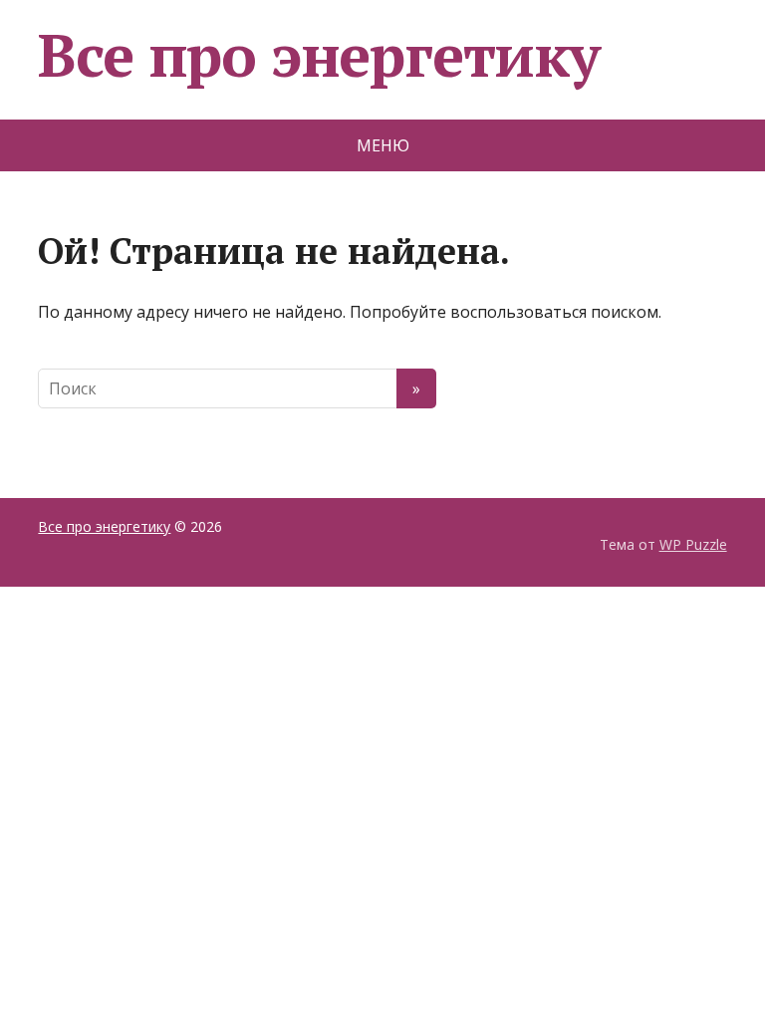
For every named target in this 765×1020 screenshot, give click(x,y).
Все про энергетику (318, 55)
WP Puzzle (693, 544)
